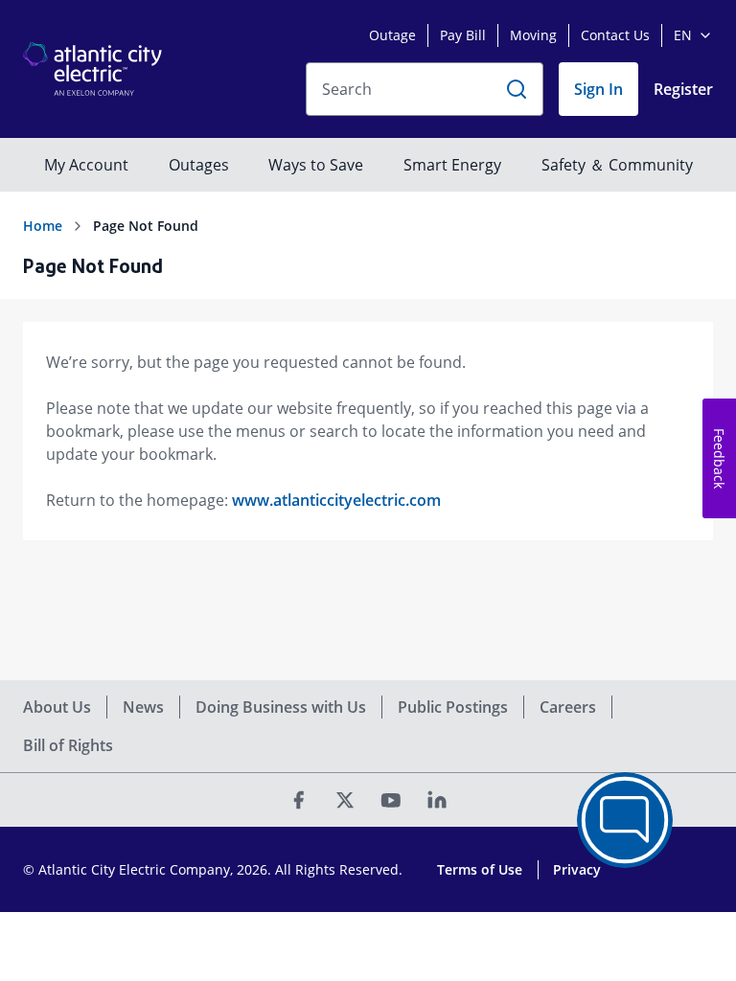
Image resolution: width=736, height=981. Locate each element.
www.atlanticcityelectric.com (336, 500)
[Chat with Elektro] (625, 820)
